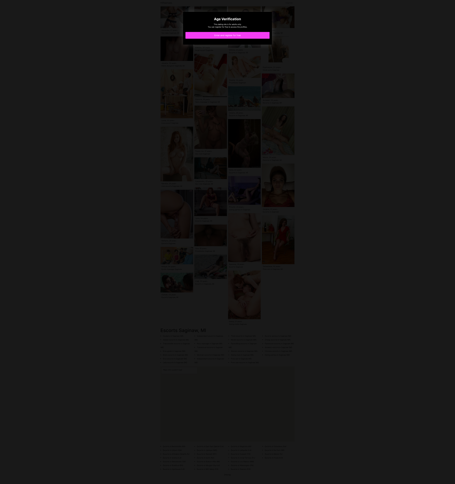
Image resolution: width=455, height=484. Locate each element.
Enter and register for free (227, 35)
